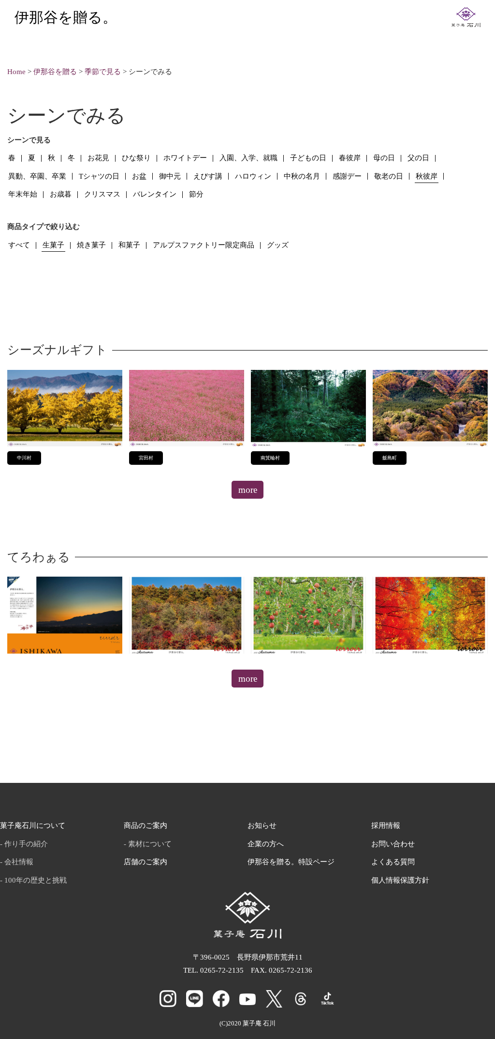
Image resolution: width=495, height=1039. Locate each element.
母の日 (384, 158)
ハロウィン (253, 176)
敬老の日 (388, 176)
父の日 (418, 158)
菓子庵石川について (32, 825)
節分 (196, 194)
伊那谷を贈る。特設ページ (291, 862)
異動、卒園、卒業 (37, 176)
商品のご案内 (145, 825)
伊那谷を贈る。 (66, 17)
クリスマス (102, 194)
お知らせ (262, 825)
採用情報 (385, 825)
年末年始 (22, 194)
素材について (150, 844)
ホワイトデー (185, 158)
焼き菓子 (91, 245)
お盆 (139, 176)
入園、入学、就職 (248, 158)
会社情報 (18, 862)
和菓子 (129, 245)
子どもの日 (308, 158)
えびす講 (207, 176)
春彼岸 (350, 158)
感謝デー (347, 176)
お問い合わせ (393, 844)
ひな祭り (136, 158)
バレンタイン (154, 194)
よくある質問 (393, 862)
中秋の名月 (302, 176)
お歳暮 (61, 194)
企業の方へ (266, 844)
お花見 (98, 158)
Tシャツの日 (99, 176)
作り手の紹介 (26, 844)
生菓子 (53, 245)
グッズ (278, 245)
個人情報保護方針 (400, 880)
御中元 (170, 176)
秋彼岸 (426, 176)
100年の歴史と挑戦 (35, 880)
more (247, 490)
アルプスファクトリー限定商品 (203, 245)
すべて (19, 245)
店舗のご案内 (145, 862)
